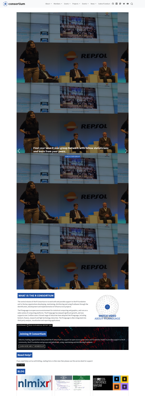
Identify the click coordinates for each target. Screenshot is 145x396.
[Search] (132, 3)
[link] (48, 4)
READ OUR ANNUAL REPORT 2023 (40, 325)
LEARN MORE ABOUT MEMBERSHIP (31, 346)
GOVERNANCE (22, 325)
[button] (126, 151)
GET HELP (20, 365)
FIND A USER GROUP (72, 156)
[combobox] (132, 3)
